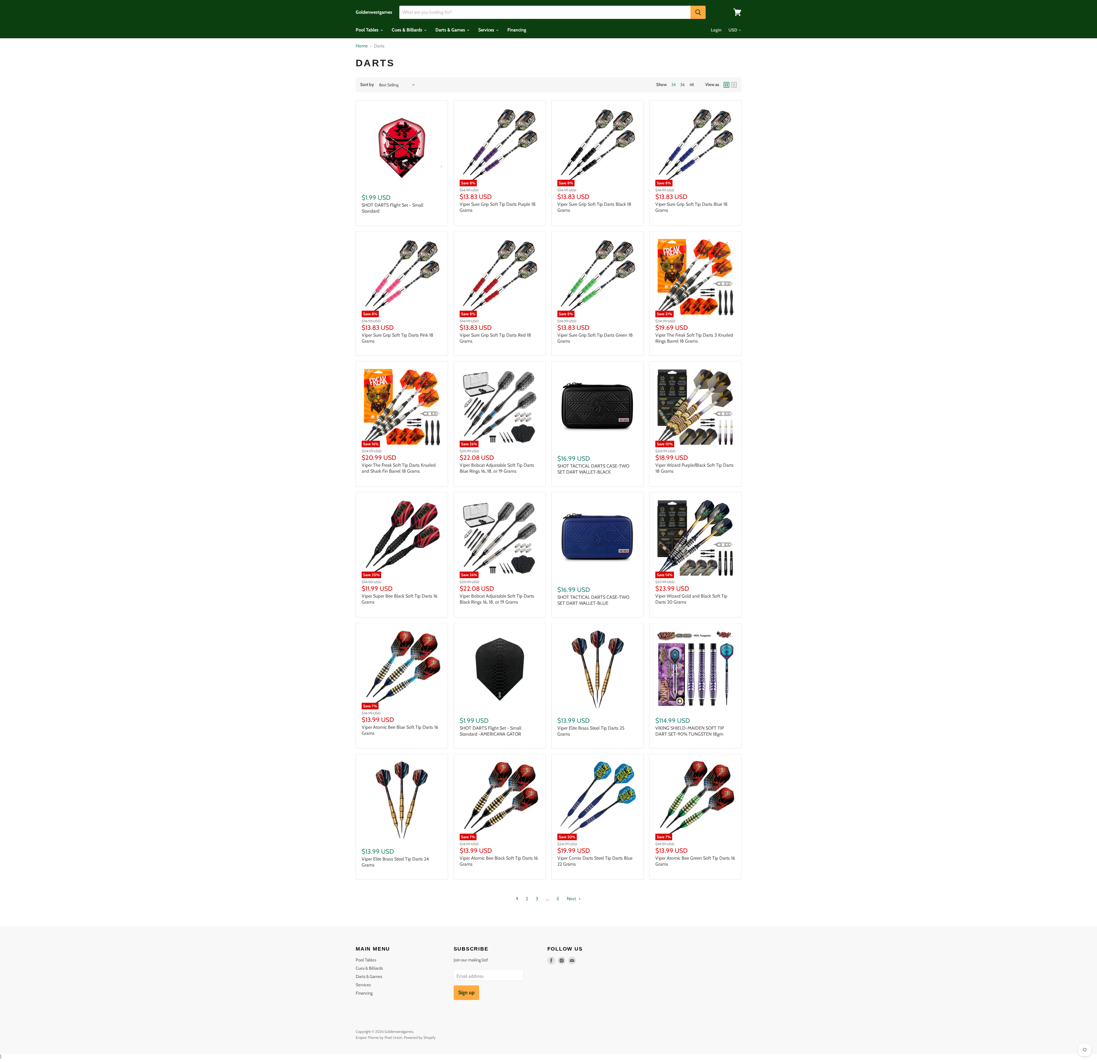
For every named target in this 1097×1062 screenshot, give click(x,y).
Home (362, 46)
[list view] (734, 85)
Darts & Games (450, 30)
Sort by (367, 84)
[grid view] (726, 85)
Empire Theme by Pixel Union (379, 1037)
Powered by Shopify (420, 1037)
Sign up (466, 992)
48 (691, 84)
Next (572, 898)
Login (716, 30)
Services (486, 30)
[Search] (698, 12)
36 (682, 84)
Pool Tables (368, 30)
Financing (516, 30)
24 (673, 84)
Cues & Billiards (407, 30)
